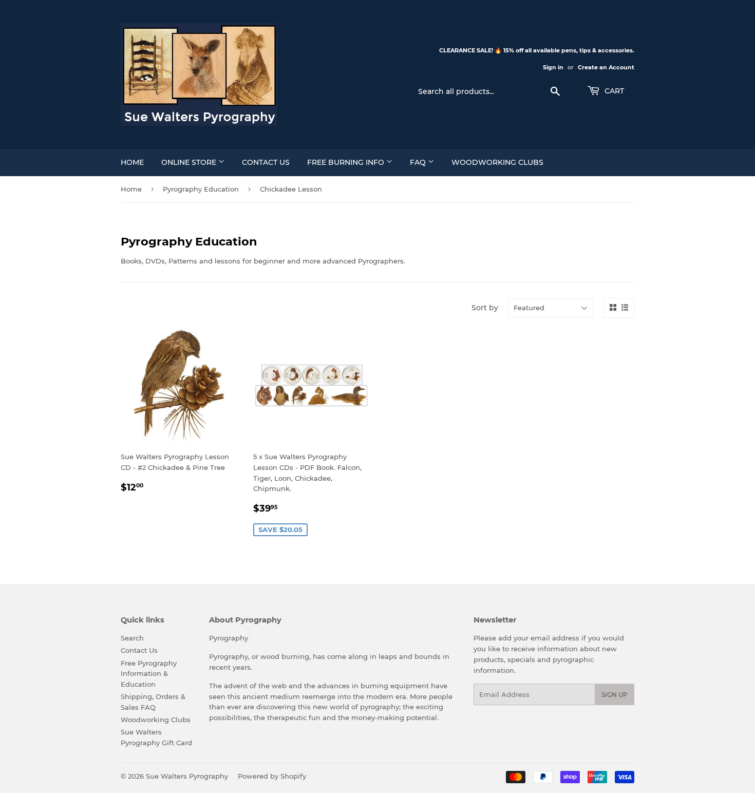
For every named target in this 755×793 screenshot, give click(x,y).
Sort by (484, 307)
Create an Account (606, 67)
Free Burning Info (346, 162)
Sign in (553, 67)
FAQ (419, 162)
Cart (613, 91)
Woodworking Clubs (497, 162)
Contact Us (266, 162)
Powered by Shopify (272, 776)
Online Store (189, 162)
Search (132, 638)
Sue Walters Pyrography (187, 776)
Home (132, 162)
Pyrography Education (201, 189)
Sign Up (614, 694)
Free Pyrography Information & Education (149, 674)
